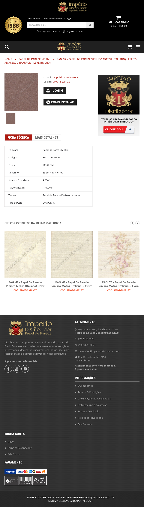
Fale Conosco (33, 18)
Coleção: (48, 77)
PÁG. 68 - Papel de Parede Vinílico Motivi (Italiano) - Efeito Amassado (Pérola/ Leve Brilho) (72, 284)
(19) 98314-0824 (87, 345)
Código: (48, 81)
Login (68, 18)
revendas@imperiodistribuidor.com (98, 351)
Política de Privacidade (90, 417)
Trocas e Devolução (88, 411)
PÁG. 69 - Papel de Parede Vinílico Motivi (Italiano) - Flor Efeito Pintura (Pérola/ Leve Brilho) (25, 284)
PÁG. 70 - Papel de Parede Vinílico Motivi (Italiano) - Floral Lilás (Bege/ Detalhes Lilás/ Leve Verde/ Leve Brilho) (119, 284)
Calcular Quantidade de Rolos (94, 398)
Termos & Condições (89, 392)
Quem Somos (85, 385)
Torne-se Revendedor (52, 18)
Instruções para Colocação (92, 405)
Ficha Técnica (18, 137)
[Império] (72, 7)
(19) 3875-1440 (86, 338)
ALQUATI (87, 500)
